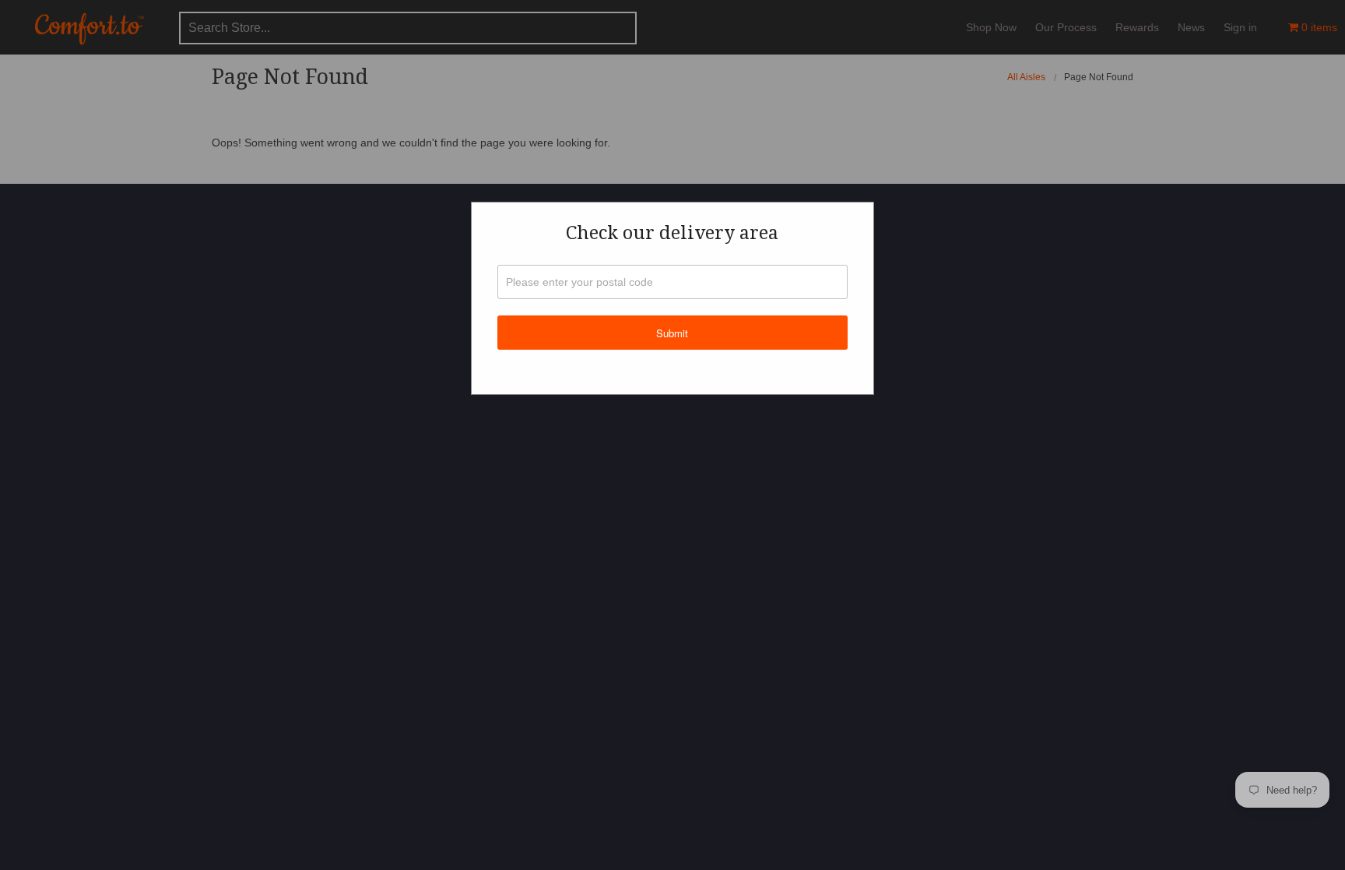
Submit (672, 333)
